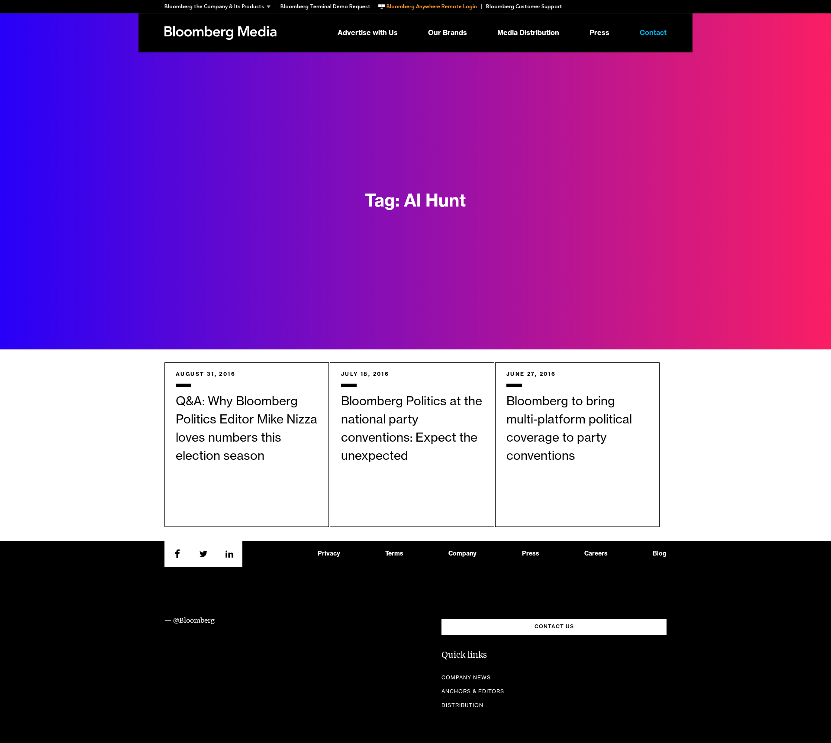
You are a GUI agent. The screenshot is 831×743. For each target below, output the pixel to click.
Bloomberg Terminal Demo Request (325, 6)
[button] (220, 6)
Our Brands (447, 32)
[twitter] (203, 554)
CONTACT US (554, 626)
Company (462, 554)
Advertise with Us (368, 32)
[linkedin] (229, 554)
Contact (653, 32)
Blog (660, 554)
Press (599, 32)
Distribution (462, 705)
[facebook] (177, 554)
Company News (466, 677)
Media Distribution (528, 32)
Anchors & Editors (472, 691)
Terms (394, 554)
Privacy (329, 554)
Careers (596, 554)
